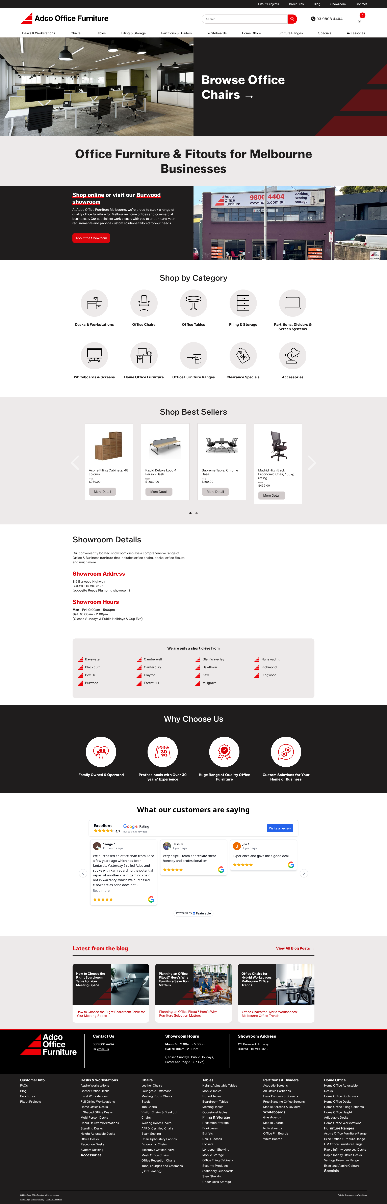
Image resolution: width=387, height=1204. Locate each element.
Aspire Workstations (95, 1085)
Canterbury (152, 667)
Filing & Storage (133, 33)
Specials (324, 33)
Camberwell (153, 659)
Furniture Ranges (290, 33)
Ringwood (269, 675)
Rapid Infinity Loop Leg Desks (345, 1149)
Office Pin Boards (275, 1133)
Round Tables (212, 1096)
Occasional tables (214, 1112)
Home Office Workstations (342, 1123)
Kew (206, 675)
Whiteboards (217, 33)
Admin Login (25, 1200)
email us (103, 1049)
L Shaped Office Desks (97, 1112)
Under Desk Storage (216, 1182)
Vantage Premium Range (341, 1160)
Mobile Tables (212, 1091)
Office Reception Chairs (158, 1160)
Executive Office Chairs (158, 1150)
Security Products (215, 1166)
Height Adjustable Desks (98, 1133)
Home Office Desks (94, 1107)
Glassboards (272, 1117)
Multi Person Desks (94, 1117)
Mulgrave (209, 683)
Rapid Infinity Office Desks (343, 1155)
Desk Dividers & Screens (280, 1096)
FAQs (24, 1085)
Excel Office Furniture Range (344, 1139)
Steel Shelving (212, 1176)
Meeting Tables (212, 1107)
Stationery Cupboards (217, 1171)
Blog (317, 4)
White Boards (272, 1139)
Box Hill (90, 675)
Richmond (269, 667)
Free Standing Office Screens (284, 1101)
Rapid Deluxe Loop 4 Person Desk (160, 472)
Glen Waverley (213, 659)
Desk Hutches (212, 1139)
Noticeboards (272, 1128)
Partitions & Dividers (176, 33)
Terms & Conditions (54, 1200)
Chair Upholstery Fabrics (159, 1139)
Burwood (91, 683)
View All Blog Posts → (295, 948)
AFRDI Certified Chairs (157, 1128)
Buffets (207, 1133)
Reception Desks (92, 1144)
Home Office (251, 33)
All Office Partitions (277, 1091)
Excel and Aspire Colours (342, 1166)
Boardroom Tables (215, 1101)
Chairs (75, 33)
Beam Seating (151, 1133)
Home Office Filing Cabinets (344, 1107)
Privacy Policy (38, 1200)
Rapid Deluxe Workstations (100, 1123)
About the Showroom (91, 238)
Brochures (296, 4)
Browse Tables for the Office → (254, 87)
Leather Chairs (151, 1085)
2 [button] (197, 513)
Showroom (338, 4)
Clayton (150, 675)
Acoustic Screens (275, 1085)
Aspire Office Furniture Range (345, 1133)
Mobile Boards (273, 1123)
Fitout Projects (268, 4)
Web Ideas (362, 1195)
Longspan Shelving (215, 1149)
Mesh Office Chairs (155, 1155)
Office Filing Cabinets (217, 1160)
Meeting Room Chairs (156, 1096)
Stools (146, 1101)
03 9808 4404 (329, 19)
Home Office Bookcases (341, 1096)
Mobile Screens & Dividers (282, 1107)
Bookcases (210, 1128)
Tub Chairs (149, 1107)
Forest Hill (151, 683)
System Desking (92, 1150)
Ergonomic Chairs (154, 1144)
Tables (101, 33)
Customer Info (32, 1080)
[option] (193, 86)
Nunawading (271, 659)
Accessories (356, 33)
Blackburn (93, 667)
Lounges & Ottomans (156, 1091)
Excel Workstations (94, 1096)
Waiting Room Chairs (156, 1123)
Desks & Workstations (38, 33)
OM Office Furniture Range (343, 1144)
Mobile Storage (213, 1155)
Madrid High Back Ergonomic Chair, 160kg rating (276, 474)
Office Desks (90, 1139)
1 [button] (190, 513)
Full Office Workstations (98, 1101)
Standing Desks (92, 1128)
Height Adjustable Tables (219, 1085)
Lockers (207, 1144)
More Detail (102, 492)
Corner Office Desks (95, 1091)
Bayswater (93, 659)
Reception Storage (215, 1123)
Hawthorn (210, 667)
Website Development (347, 1195)
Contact (361, 4)
